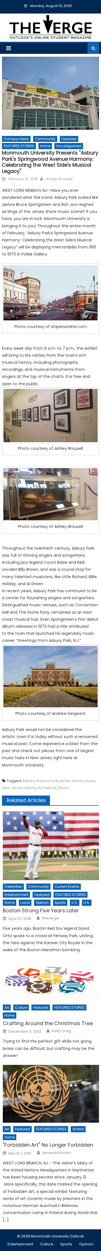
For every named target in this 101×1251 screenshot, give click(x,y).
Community (45, 138)
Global (78, 1129)
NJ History (47, 787)
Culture (21, 1007)
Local (25, 902)
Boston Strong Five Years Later (41, 910)
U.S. (75, 902)
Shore (63, 787)
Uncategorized (68, 146)
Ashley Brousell (58, 179)
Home (45, 146)
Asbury (28, 780)
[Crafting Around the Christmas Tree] (51, 980)
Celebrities (13, 886)
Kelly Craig (61, 1031)
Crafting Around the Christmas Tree (48, 1023)
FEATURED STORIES (19, 146)
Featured (69, 138)
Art (6, 1007)
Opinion (42, 902)
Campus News (16, 138)
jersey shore (71, 780)
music (89, 780)
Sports (60, 902)
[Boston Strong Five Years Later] (51, 845)
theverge (50, 918)
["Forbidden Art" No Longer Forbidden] (51, 1094)
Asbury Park (47, 780)
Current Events (67, 886)
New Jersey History (19, 787)
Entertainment (16, 894)
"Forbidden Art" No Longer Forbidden (48, 1145)
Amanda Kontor (56, 1152)
